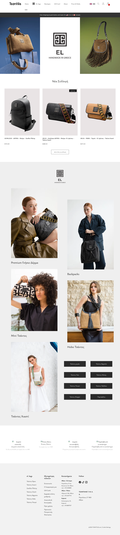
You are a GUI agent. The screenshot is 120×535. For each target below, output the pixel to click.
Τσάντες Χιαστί (31, 485)
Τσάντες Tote (75, 375)
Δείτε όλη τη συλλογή (60, 152)
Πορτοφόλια (101, 397)
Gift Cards (47, 490)
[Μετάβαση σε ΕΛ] (94, 4)
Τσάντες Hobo (31, 499)
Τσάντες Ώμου (31, 481)
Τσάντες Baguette (101, 364)
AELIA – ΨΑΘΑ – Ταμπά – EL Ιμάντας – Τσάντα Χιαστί (97, 138)
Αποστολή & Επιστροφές (48, 501)
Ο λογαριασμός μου (50, 487)
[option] (22, 117)
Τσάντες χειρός (75, 364)
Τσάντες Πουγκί (75, 386)
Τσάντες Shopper (75, 397)
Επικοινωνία (48, 483)
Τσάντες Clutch (31, 492)
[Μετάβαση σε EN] (91, 4)
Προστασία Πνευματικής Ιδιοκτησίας (48, 512)
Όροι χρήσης (48, 506)
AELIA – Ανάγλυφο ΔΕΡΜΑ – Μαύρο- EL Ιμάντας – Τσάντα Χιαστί (58, 139)
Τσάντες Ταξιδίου (101, 386)
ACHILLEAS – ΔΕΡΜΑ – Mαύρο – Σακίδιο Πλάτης (19, 138)
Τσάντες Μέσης (101, 375)
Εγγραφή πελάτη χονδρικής (49, 495)
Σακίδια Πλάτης (32, 488)
